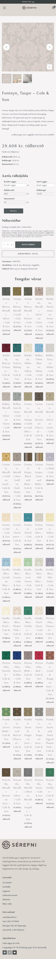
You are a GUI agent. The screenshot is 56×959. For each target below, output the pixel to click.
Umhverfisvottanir (10, 895)
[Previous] (6, 47)
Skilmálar (6, 899)
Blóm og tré (15, 269)
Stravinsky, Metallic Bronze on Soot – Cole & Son (6, 795)
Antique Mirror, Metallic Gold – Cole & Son (17, 310)
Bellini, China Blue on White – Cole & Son (39, 367)
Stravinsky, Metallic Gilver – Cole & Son (17, 791)
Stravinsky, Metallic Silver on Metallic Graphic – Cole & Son (28, 799)
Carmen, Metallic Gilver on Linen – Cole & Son (50, 419)
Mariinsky (27, 265)
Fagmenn (6, 891)
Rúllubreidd (9, 190)
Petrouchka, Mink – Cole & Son (28, 670)
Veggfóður (35, 265)
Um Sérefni (7, 882)
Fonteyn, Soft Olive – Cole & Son (39, 532)
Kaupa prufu (28, 254)
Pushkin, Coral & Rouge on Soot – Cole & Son (50, 678)
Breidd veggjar (10, 181)
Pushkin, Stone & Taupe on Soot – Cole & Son (39, 735)
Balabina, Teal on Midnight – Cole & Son (17, 367)
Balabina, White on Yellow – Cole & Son (28, 367)
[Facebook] (5, 952)
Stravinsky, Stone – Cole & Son (39, 787)
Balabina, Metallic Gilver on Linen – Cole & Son (39, 314)
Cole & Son (17, 265)
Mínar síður (7, 904)
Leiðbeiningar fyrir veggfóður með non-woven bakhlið (32, 135)
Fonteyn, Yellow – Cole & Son (50, 532)
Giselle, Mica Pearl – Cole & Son (6, 626)
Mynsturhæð (9, 198)
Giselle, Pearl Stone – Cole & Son (39, 626)
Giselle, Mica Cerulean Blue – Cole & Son (6, 581)
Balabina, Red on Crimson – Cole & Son (6, 367)
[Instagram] (10, 952)
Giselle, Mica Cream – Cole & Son (17, 577)
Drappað (24, 269)
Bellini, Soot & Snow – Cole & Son (17, 411)
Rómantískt (33, 269)
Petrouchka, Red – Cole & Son (39, 670)
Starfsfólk (6, 887)
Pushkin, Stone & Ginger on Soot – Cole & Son (28, 735)
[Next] (49, 47)
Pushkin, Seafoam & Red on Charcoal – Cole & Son (17, 735)
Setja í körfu (28, 244)
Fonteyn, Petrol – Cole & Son (28, 532)
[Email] (15, 952)
